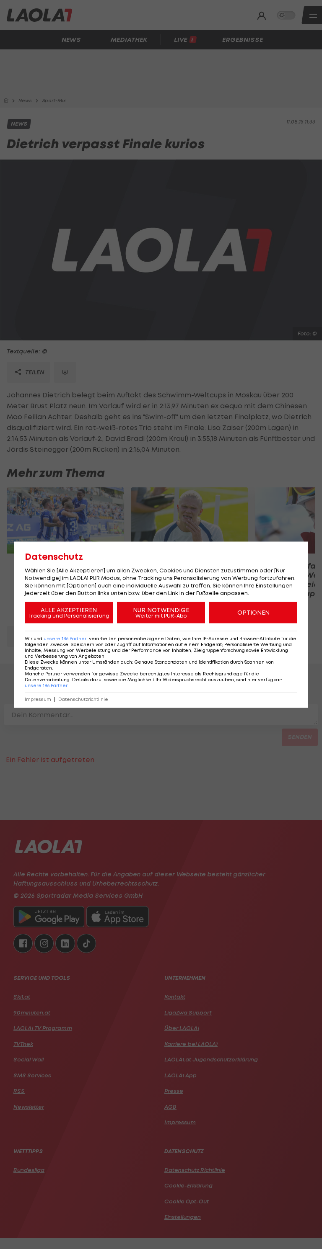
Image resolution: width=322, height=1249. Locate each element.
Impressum (38, 699)
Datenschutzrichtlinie (83, 699)
